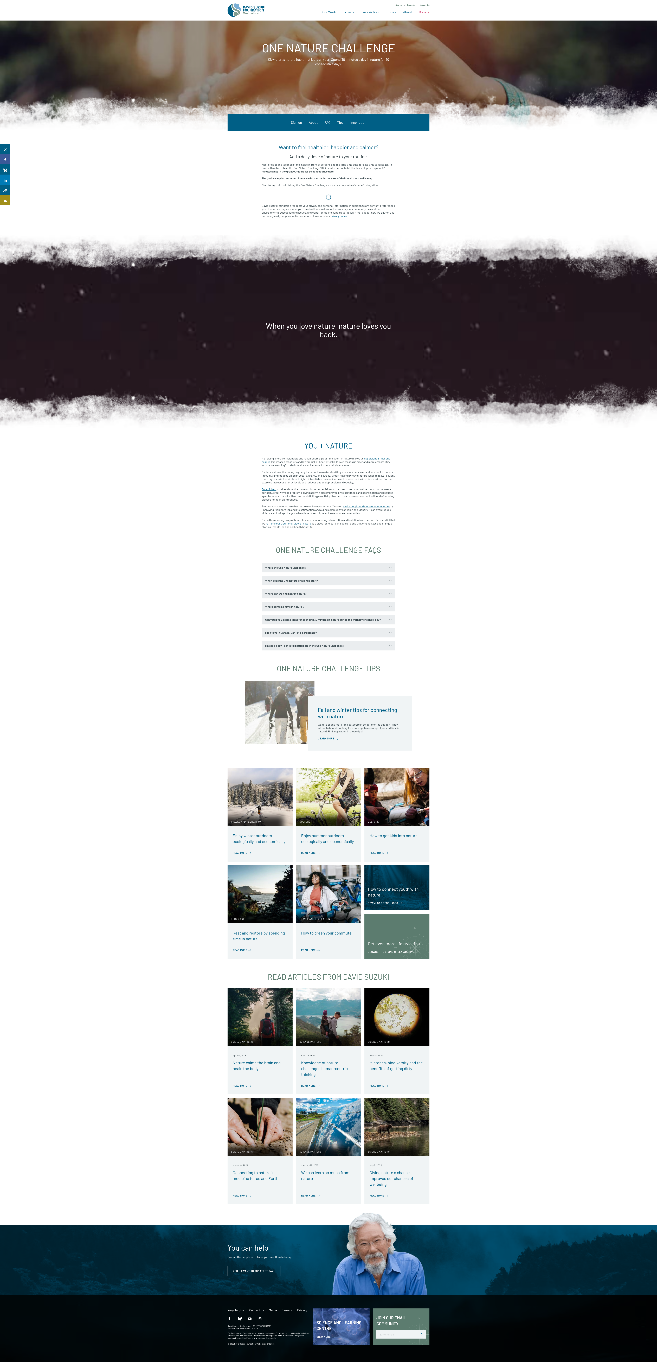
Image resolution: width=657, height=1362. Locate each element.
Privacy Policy (339, 216)
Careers (287, 1310)
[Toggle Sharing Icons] (5, 149)
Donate (424, 12)
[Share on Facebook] (5, 159)
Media (273, 1310)
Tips (340, 122)
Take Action (370, 12)
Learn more (326, 738)
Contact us (256, 1310)
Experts (348, 12)
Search (399, 5)
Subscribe (424, 5)
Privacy (302, 1310)
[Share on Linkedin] (5, 180)
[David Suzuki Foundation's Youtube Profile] (249, 1318)
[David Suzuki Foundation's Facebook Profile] (229, 1318)
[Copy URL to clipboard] (5, 190)
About (407, 12)
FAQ (327, 122)
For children (269, 489)
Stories (390, 12)
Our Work (329, 12)
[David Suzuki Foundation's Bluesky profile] (239, 1318)
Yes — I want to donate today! (254, 1271)
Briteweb (271, 1343)
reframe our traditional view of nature (288, 523)
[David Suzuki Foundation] (246, 10)
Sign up (296, 122)
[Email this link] (5, 200)
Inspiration (358, 122)
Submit (421, 1334)
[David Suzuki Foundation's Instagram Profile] (260, 1318)
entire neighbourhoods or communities (366, 506)
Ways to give (236, 1310)
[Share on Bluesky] (5, 169)
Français (411, 5)
